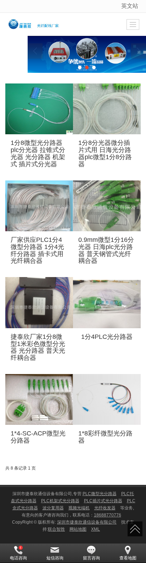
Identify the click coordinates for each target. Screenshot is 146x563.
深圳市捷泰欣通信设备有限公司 (87, 522)
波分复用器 (53, 507)
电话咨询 (18, 558)
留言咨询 (91, 558)
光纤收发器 (105, 507)
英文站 (129, 6)
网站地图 (77, 529)
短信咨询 (54, 558)
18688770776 (107, 515)
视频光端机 (79, 507)
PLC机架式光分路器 (60, 500)
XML (95, 529)
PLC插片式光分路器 (103, 500)
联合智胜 (56, 529)
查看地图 (127, 558)
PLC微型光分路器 (100, 493)
